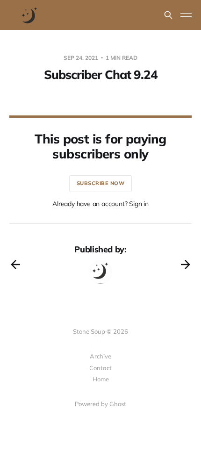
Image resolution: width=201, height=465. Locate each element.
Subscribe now (101, 183)
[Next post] (185, 265)
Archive (100, 356)
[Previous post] (15, 265)
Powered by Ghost (100, 404)
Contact (100, 368)
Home (101, 379)
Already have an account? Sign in (100, 204)
